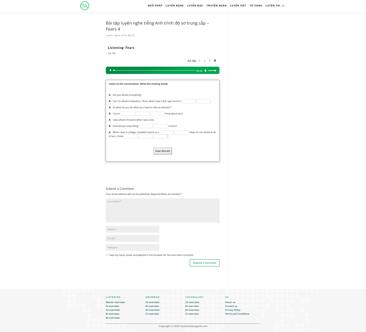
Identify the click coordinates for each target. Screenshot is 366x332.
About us (230, 302)
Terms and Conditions (237, 313)
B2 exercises (113, 317)
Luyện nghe (175, 5)
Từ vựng (256, 5)
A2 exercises (113, 310)
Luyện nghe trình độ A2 (120, 35)
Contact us (231, 306)
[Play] (110, 70)
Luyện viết (238, 5)
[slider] (211, 70)
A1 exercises (112, 306)
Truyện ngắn (216, 5)
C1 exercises (152, 313)
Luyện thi (272, 5)
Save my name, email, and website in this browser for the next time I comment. (151, 255)
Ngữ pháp (155, 5)
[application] (161, 70)
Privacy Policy (232, 310)
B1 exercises (112, 313)
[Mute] (205, 70)
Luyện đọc (195, 5)
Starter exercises (115, 302)
